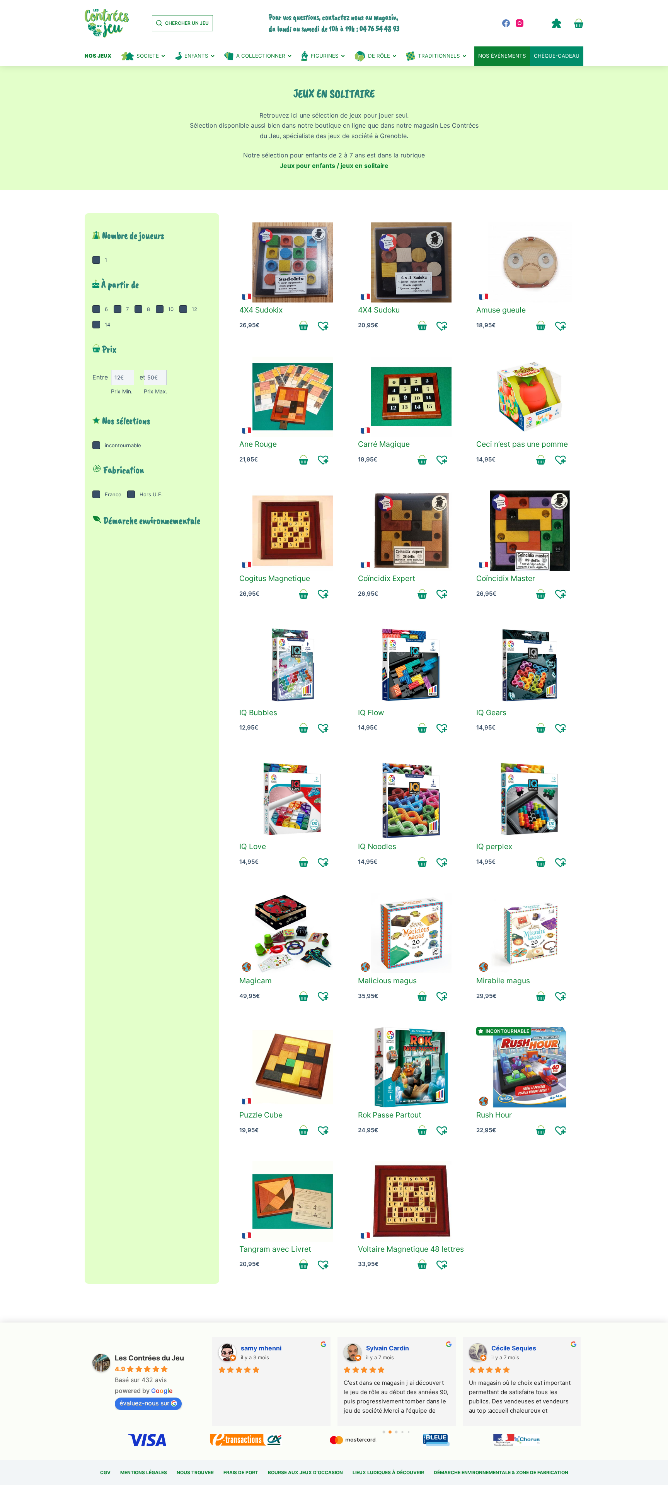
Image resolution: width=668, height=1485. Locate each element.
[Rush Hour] (529, 1067)
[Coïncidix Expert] (411, 530)
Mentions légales (143, 1472)
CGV (105, 1472)
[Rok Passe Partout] (411, 1067)
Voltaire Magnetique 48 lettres (411, 1249)
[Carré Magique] (411, 397)
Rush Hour (494, 1114)
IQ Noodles (377, 846)
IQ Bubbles (258, 712)
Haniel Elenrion (388, 1348)
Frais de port (240, 1472)
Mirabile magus (503, 980)
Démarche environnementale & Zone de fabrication (501, 1472)
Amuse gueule (501, 309)
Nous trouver (195, 1472)
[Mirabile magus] (529, 933)
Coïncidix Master (505, 578)
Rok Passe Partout (389, 1114)
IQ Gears (491, 712)
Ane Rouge (258, 444)
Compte (556, 23)
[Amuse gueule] (529, 262)
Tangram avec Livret (275, 1249)
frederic (503, 1348)
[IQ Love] (292, 799)
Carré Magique (384, 444)
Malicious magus (387, 980)
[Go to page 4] (409, 1432)
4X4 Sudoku (379, 309)
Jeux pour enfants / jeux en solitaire (334, 165)
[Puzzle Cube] (292, 1067)
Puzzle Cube (261, 1114)
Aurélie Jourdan (264, 1348)
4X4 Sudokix (261, 309)
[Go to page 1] (390, 1432)
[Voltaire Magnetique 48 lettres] (411, 1201)
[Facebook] (506, 23)
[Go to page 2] (396, 1432)
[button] (323, 325)
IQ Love (252, 846)
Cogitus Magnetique (274, 578)
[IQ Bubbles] (292, 665)
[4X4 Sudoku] (411, 262)
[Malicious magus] (411, 933)
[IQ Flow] (411, 665)
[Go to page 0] (384, 1432)
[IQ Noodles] (411, 799)
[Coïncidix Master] (529, 530)
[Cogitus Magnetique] (292, 530)
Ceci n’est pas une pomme (522, 444)
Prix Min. (122, 391)
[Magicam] (292, 933)
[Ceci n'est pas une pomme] (529, 397)
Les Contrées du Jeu (149, 1358)
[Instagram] (519, 23)
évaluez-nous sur (144, 1403)
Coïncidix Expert (386, 578)
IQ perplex (494, 846)
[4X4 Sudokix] (292, 262)
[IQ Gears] (529, 665)
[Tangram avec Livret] (292, 1201)
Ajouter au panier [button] (304, 325)
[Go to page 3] (402, 1432)
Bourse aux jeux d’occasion (305, 1472)
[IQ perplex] (529, 799)
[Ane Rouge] (292, 397)
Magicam (255, 980)
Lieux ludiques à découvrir (388, 1472)
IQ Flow (371, 712)
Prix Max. (155, 391)
